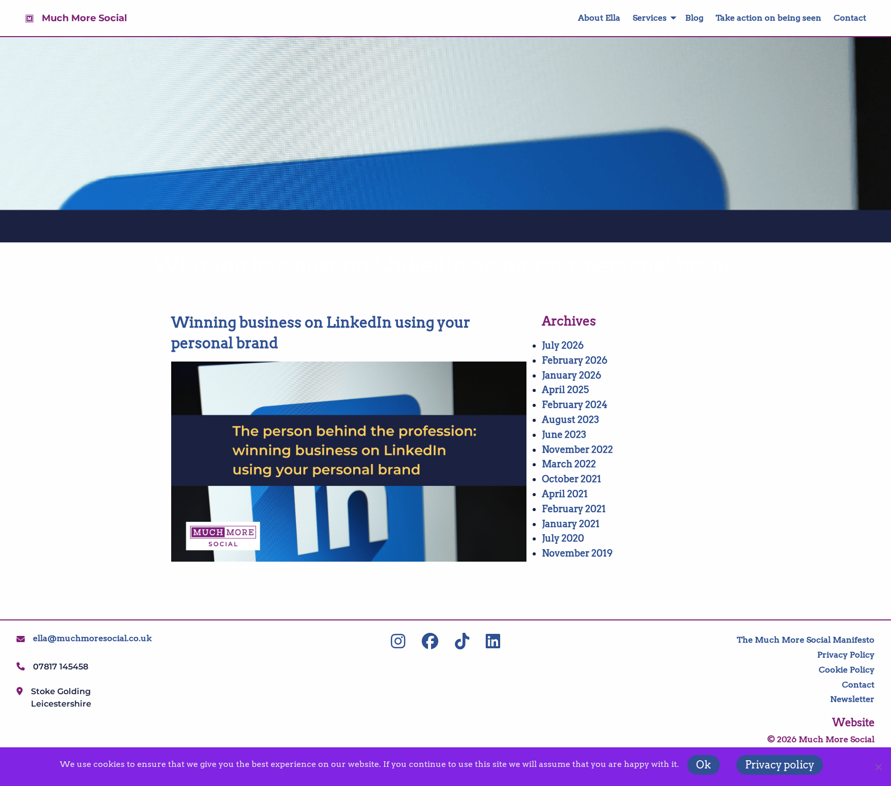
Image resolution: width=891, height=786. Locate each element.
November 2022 (577, 449)
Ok (703, 765)
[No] (878, 767)
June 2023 (564, 434)
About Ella (599, 18)
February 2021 (574, 508)
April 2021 (565, 493)
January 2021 (571, 523)
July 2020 (563, 538)
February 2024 (574, 404)
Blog (694, 18)
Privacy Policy (845, 655)
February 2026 (574, 360)
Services (650, 18)
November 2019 (577, 553)
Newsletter (852, 699)
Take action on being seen (768, 18)
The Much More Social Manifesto (805, 640)
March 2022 (569, 463)
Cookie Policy (846, 670)
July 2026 (563, 345)
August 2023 (570, 419)
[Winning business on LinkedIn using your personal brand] (348, 461)
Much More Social (84, 18)
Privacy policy (779, 765)
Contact (850, 18)
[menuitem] (593, 18)
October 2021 (571, 478)
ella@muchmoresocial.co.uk (92, 638)
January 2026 (571, 375)
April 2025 (565, 389)
